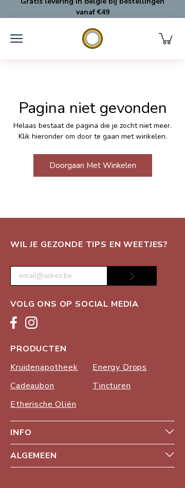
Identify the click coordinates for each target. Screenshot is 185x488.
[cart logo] (166, 38)
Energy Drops (119, 367)
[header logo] (92, 38)
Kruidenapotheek (44, 367)
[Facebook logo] (13, 324)
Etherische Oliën (43, 404)
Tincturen (111, 385)
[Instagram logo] (31, 324)
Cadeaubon (32, 385)
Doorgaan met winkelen (92, 165)
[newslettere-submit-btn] (132, 276)
